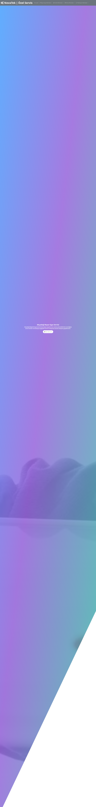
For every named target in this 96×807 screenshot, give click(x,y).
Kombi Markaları (58, 3)
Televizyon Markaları (82, 3)
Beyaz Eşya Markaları (46, 3)
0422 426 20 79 (48, 331)
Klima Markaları (70, 3)
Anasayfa (36, 3)
